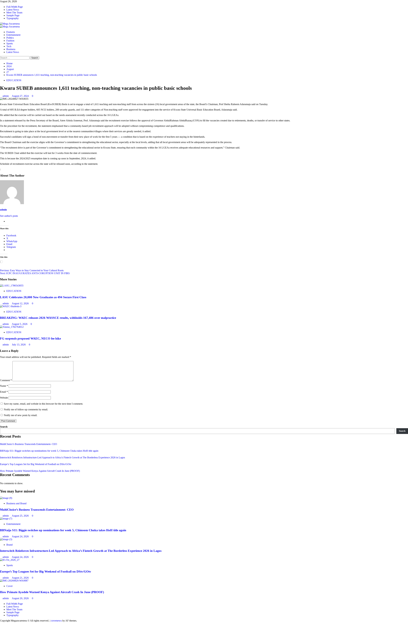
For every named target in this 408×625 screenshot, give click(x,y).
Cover (9, 586)
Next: (35, 273)
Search (3, 426)
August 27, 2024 (20, 96)
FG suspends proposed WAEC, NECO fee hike (30, 338)
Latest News (12, 9)
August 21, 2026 (20, 577)
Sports (9, 43)
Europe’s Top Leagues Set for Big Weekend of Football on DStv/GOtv (35, 464)
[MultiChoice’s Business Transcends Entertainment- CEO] (6, 498)
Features (10, 32)
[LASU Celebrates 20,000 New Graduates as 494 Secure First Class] (11, 285)
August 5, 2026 (20, 324)
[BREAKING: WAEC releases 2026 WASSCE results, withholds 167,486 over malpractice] (10, 306)
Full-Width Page (14, 6)
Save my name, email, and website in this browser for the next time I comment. (43, 403)
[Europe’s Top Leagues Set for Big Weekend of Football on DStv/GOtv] (9, 559)
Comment (6, 380)
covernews (56, 620)
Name (4, 386)
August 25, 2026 (20, 515)
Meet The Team (14, 12)
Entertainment (13, 34)
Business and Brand (16, 503)
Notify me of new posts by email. (20, 415)
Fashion (10, 40)
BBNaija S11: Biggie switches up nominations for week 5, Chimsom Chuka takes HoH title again (49, 450)
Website (4, 397)
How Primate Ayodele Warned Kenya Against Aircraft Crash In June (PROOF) (40, 471)
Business (10, 49)
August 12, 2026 (20, 303)
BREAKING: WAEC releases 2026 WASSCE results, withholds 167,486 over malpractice (58, 317)
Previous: (32, 270)
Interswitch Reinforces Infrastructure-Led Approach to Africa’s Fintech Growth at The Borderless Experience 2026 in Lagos (62, 457)
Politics (10, 37)
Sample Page (12, 15)
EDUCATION (13, 80)
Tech (8, 46)
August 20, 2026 (20, 598)
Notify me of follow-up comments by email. (26, 409)
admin (6, 96)
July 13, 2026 (19, 344)
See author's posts (9, 215)
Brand (9, 544)
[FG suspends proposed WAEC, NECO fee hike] (12, 326)
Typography (12, 18)
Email (4, 391)
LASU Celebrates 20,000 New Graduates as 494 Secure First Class (43, 297)
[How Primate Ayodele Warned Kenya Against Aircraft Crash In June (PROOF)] (14, 580)
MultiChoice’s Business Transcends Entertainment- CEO (28, 444)
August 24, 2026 (20, 536)
